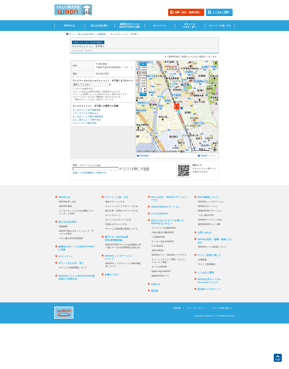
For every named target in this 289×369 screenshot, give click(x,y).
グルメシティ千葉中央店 (85, 123)
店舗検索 (101, 34)
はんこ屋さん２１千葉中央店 (87, 119)
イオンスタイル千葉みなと (86, 113)
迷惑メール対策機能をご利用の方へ (90, 172)
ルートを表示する (84, 88)
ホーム (72, 34)
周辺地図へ (144, 155)
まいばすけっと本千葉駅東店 (87, 110)
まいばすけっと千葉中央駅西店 (88, 116)
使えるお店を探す (86, 34)
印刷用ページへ (208, 155)
